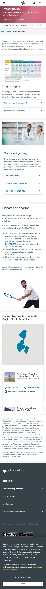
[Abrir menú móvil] (4, 3)
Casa (2, 31)
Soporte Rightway (23, 25)
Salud (8, 31)
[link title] (23, 3)
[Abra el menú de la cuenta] (34, 3)
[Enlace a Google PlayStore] (26, 534)
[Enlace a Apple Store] (10, 534)
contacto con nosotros (28, 452)
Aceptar (23, 584)
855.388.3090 (11, 244)
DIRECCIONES (14, 388)
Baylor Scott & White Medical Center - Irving (28, 375)
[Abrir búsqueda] (40, 3)
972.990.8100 (33, 388)
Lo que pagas (8, 25)
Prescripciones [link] (19, 31)
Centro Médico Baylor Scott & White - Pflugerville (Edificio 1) (27, 410)
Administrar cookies (23, 577)
